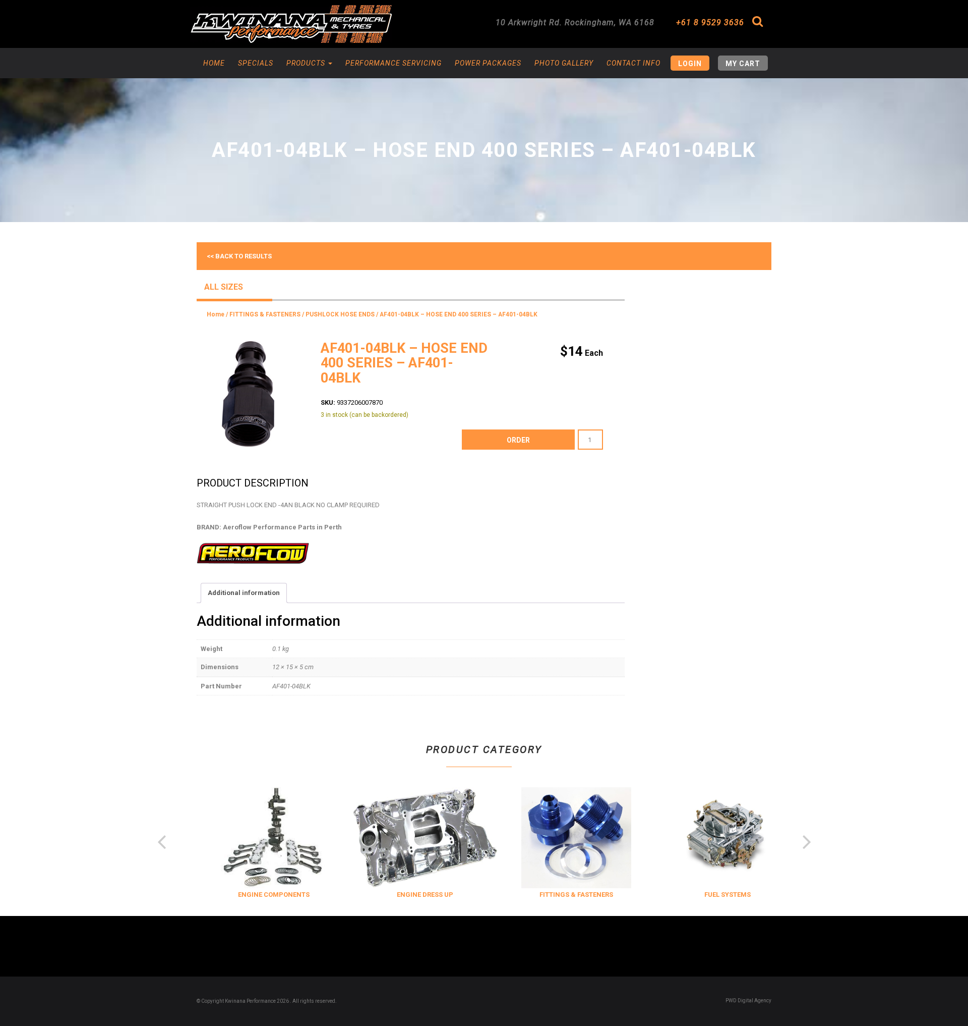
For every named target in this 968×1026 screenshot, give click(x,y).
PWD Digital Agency (748, 1000)
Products (306, 63)
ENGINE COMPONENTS (260, 894)
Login (690, 64)
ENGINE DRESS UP (411, 894)
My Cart (742, 64)
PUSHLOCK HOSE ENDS (340, 314)
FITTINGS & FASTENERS (264, 314)
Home (214, 63)
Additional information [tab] (244, 593)
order (518, 440)
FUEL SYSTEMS (714, 894)
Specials (255, 63)
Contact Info (633, 63)
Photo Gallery (563, 63)
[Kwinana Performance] (291, 24)
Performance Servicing (393, 63)
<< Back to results (239, 256)
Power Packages (488, 63)
